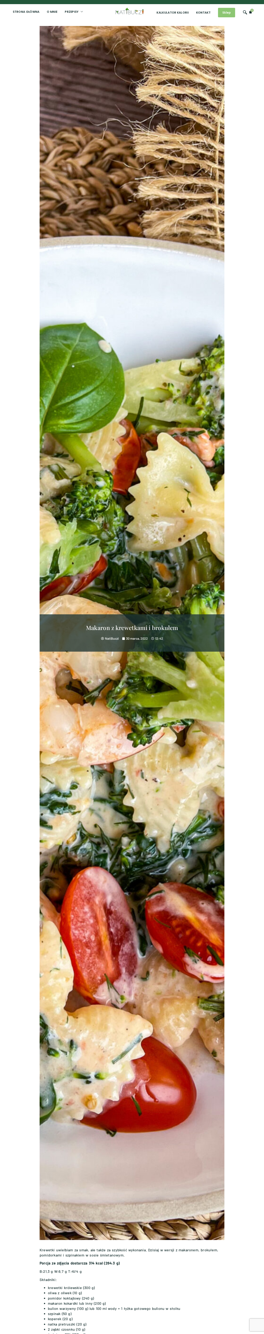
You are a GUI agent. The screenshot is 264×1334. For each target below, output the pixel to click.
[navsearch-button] (245, 11)
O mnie (52, 12)
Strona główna (26, 12)
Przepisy (71, 12)
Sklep (226, 13)
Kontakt (203, 13)
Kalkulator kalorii (173, 13)
